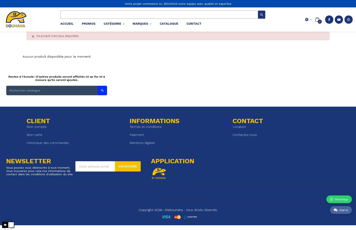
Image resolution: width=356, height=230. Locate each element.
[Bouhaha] (15, 19)
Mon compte (37, 127)
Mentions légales (142, 143)
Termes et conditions (146, 127)
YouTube (339, 19)
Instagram (348, 19)
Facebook (329, 19)
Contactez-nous (245, 135)
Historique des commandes (48, 143)
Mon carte (34, 135)
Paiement (137, 135)
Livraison (239, 127)
